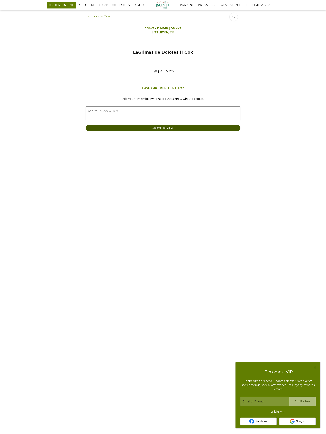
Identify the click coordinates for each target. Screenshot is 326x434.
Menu (83, 5)
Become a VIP (258, 5)
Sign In (236, 5)
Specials (219, 5)
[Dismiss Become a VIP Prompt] (315, 367)
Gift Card (99, 5)
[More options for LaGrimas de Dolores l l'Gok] (234, 17)
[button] (121, 5)
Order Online (61, 5)
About (140, 5)
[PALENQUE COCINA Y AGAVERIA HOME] (163, 5)
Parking (187, 5)
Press (203, 5)
